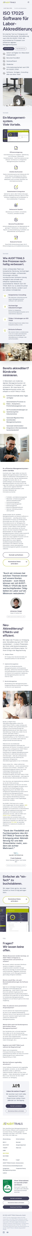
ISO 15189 (14, 822)
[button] (16, 352)
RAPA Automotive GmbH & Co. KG (16, 616)
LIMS (26, 805)
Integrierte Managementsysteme (9, 1169)
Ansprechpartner (21, 1145)
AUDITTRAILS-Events (9, 1163)
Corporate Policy (21, 1168)
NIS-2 (4, 1142)
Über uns (18, 1147)
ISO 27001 (6, 1145)
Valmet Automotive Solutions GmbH (16, 865)
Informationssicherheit (9, 1165)
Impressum (19, 1165)
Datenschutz (20, 1163)
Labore (5, 1173)
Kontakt (18, 1142)
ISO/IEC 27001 (7, 815)
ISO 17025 (6, 1153)
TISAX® (5, 1147)
